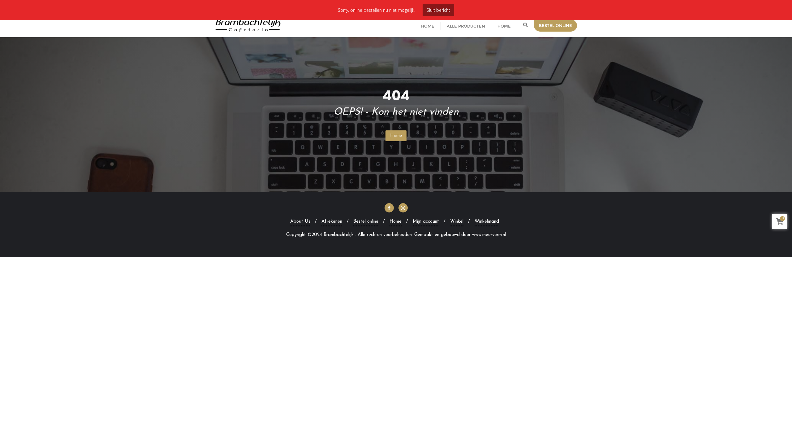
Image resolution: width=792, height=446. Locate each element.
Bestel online (365, 221)
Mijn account (426, 221)
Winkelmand (487, 221)
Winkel (456, 221)
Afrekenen (331, 221)
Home (396, 135)
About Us (300, 221)
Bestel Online (555, 25)
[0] (779, 223)
